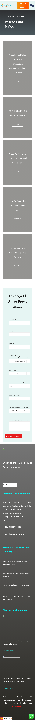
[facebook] (4, 475)
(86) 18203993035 (13, 527)
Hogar (7, 16)
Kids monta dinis (17, 706)
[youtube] (15, 475)
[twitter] (7, 475)
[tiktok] (11, 475)
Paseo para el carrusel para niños (16, 585)
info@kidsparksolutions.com (16, 534)
